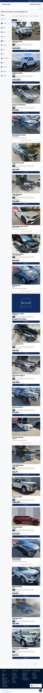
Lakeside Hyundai (35, 4)
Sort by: (31, 16)
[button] (40, 8)
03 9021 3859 (38, 1)
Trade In (14, 681)
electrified (4, 674)
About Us (34, 673)
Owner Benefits (25, 679)
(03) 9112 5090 (5, 8)
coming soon (5, 686)
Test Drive (14, 682)
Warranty (24, 677)
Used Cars (14, 675)
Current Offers (15, 677)
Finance (13, 678)
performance (4, 678)
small (3, 675)
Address (31, 1)
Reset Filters (14, 20)
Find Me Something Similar (26, 140)
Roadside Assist (25, 678)
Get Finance (26, 50)
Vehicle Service (25, 673)
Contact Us (34, 675)
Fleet (13, 679)
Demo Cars (14, 674)
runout (3, 677)
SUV (3, 673)
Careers (34, 674)
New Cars (14, 673)
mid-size (4, 679)
